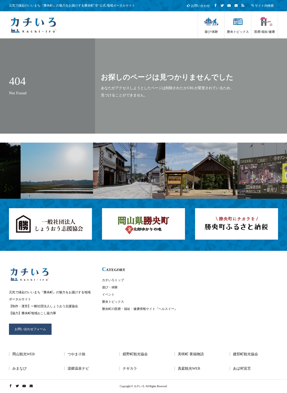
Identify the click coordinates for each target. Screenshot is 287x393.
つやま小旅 (76, 354)
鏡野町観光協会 (135, 354)
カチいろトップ (113, 280)
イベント (108, 294)
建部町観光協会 (245, 354)
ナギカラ (130, 368)
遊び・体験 (110, 287)
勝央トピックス (238, 31)
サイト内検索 (264, 5)
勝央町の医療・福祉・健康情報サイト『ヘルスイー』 (139, 309)
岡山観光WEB (23, 354)
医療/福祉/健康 (264, 31)
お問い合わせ (200, 5)
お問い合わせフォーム (30, 329)
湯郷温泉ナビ (78, 368)
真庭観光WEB (189, 368)
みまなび (19, 368)
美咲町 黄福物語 (191, 354)
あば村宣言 (242, 368)
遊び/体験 (211, 31)
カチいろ (33, 25)
